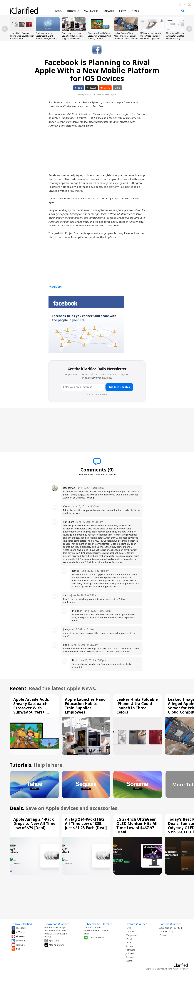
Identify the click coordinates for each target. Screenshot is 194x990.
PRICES (122, 10)
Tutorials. (21, 765)
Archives (130, 957)
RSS (18, 949)
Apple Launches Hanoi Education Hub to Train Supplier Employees (72, 36)
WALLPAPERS (91, 10)
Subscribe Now (96, 937)
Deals (128, 942)
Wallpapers (131, 935)
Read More (55, 286)
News (128, 927)
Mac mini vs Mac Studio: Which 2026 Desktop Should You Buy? (177, 36)
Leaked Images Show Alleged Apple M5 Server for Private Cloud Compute (126, 36)
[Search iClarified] (182, 10)
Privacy (184, 969)
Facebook (20, 927)
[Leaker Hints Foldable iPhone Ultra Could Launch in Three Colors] (22, 30)
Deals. (17, 808)
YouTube (20, 944)
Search (129, 960)
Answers (130, 946)
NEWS (58, 10)
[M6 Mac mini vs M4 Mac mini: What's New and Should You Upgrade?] (152, 30)
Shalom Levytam (110, 94)
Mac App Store (56, 944)
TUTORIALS (73, 10)
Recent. (19, 688)
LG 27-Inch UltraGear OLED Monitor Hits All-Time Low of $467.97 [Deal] (137, 825)
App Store (54, 940)
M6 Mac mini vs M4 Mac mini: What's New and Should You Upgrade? (151, 36)
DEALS (135, 10)
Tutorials (130, 931)
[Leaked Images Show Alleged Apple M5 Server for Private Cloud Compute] (126, 30)
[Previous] (5, 29)
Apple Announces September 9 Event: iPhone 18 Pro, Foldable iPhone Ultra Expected (46, 37)
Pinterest (20, 936)
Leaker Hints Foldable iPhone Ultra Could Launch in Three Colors (22, 36)
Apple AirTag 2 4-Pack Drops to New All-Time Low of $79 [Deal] (34, 823)
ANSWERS (109, 10)
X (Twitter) (21, 932)
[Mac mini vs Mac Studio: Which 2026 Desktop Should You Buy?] (178, 30)
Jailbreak (130, 953)
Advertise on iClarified (170, 927)
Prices (129, 938)
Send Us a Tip (166, 931)
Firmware (130, 949)
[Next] (189, 29)
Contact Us (164, 935)
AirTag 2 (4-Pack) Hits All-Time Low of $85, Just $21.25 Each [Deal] (86, 823)
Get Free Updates (119, 387)
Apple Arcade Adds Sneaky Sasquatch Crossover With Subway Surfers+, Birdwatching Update (100, 37)
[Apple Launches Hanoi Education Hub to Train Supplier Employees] (74, 30)
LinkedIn (20, 940)
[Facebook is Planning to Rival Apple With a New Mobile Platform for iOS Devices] (86, 324)
